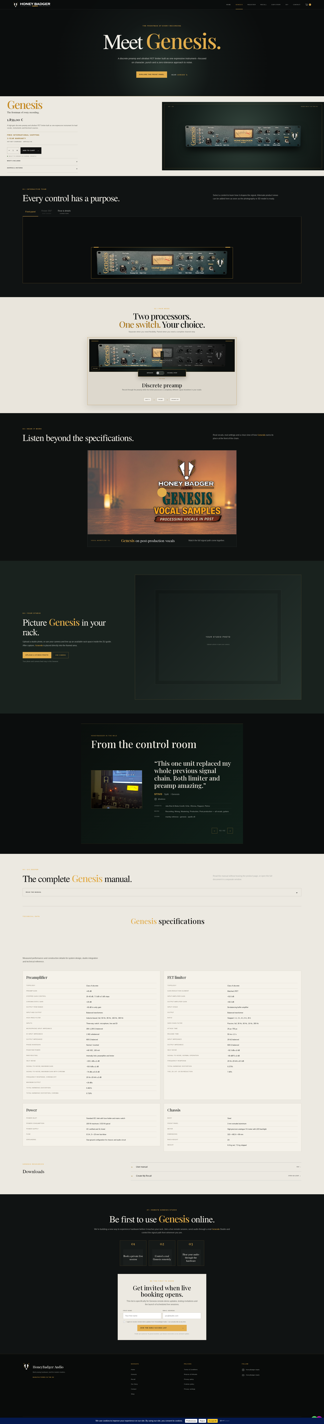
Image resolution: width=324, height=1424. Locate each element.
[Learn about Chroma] (136, 262)
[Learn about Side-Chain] (191, 269)
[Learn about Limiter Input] (191, 257)
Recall (263, 4)
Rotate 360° (46, 212)
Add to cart (31, 150)
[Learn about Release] (213, 257)
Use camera (60, 655)
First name (127, 1310)
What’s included (42, 161)
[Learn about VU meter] (164, 269)
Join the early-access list (162, 1328)
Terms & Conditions (191, 1369)
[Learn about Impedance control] (111, 259)
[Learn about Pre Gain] (128, 258)
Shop (133, 1394)
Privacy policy (189, 1379)
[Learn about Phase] (111, 266)
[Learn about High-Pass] (146, 269)
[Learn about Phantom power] (111, 263)
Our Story (276, 4)
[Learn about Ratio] (182, 257)
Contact (296, 4)
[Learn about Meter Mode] (182, 269)
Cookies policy (189, 1384)
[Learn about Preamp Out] (133, 269)
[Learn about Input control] (111, 256)
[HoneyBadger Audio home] (31, 5)
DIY (287, 4)
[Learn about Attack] (202, 257)
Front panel (30, 212)
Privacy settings (189, 1389)
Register (252, 4)
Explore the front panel (151, 74)
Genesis (239, 4)
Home (228, 4)
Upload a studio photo (37, 655)
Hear (179, 74)
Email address (169, 1310)
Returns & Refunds (190, 1374)
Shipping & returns (42, 168)
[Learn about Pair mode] (111, 269)
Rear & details (64, 212)
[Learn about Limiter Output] (202, 269)
